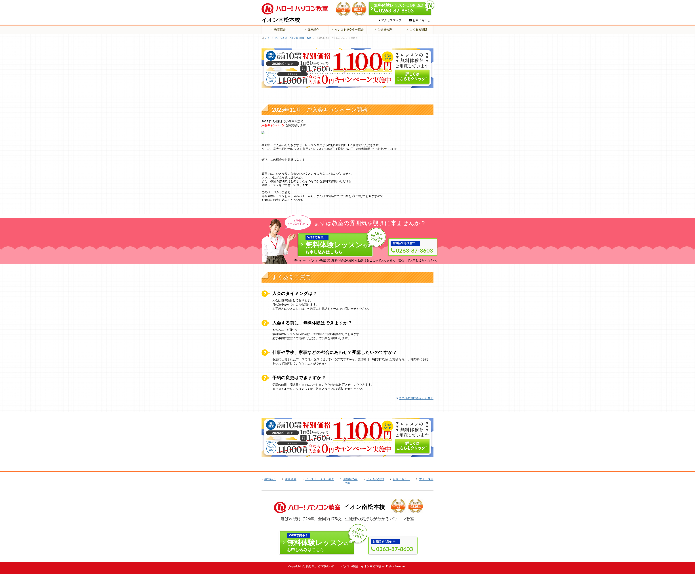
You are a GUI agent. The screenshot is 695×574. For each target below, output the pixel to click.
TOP (288, 38)
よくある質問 (375, 479)
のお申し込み (399, 8)
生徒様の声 (350, 479)
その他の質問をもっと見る (416, 398)
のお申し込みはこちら (336, 245)
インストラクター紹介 (319, 479)
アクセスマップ (391, 20)
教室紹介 (270, 479)
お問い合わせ (421, 20)
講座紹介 (290, 479)
